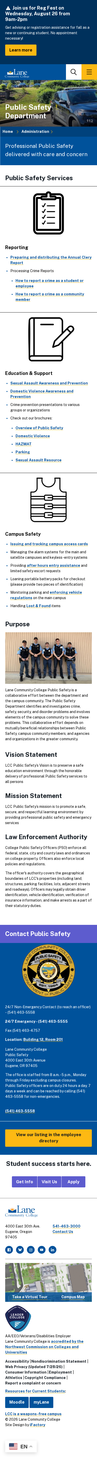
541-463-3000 (66, 1226)
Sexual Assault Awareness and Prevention (49, 383)
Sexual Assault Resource (39, 460)
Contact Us (63, 1232)
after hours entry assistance (53, 565)
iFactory (37, 1425)
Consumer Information (26, 1372)
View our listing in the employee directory (48, 1137)
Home (8, 131)
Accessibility (17, 1361)
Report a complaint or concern (33, 1383)
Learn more (20, 50)
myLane (41, 1402)
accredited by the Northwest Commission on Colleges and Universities (44, 1346)
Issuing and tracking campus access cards (49, 544)
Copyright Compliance (45, 1378)
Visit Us (49, 1181)
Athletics (13, 1378)
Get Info (24, 1181)
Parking (23, 452)
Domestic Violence (33, 436)
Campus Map (73, 1297)
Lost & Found (38, 606)
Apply (73, 1181)
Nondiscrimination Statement (58, 1361)
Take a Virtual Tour (29, 1297)
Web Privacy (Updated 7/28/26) (34, 1367)
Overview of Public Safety (39, 428)
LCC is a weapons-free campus (33, 1414)
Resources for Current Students (35, 1391)
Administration (35, 131)
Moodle (17, 1402)
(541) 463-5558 (20, 1111)
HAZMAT (24, 444)
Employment (60, 1372)
